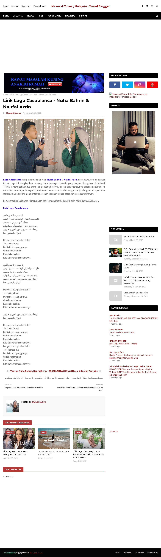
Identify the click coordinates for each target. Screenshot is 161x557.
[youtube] (156, 6)
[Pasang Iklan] (54, 92)
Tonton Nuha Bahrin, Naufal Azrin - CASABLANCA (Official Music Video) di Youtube (54, 370)
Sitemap (14, 6)
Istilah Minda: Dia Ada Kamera (139, 236)
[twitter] (147, 6)
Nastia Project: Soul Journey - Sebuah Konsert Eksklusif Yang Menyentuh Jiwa (131, 356)
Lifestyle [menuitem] (18, 15)
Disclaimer (26, 6)
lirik (11, 94)
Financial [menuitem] (70, 15)
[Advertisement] (80, 46)
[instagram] (152, 6)
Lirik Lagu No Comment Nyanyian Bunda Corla (15, 453)
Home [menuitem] (6, 15)
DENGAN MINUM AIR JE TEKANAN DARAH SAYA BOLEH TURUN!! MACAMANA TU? (141, 252)
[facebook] (142, 6)
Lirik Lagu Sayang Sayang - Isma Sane (140, 266)
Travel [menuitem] (30, 15)
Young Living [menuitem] (54, 15)
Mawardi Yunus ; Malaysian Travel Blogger (80, 6)
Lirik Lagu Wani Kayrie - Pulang (123, 343)
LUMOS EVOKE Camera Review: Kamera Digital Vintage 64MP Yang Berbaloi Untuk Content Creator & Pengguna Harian (133, 372)
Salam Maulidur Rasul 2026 (121, 332)
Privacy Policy (39, 6)
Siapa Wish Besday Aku (136, 292)
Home (5, 6)
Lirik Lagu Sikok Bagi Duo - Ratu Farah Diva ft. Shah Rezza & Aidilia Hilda (88, 454)
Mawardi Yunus (13, 113)
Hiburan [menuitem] (83, 15)
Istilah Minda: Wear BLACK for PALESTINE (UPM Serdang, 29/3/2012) (139, 280)
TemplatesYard (9, 552)
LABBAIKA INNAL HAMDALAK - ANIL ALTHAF (53, 453)
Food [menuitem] (41, 15)
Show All (114, 431)
